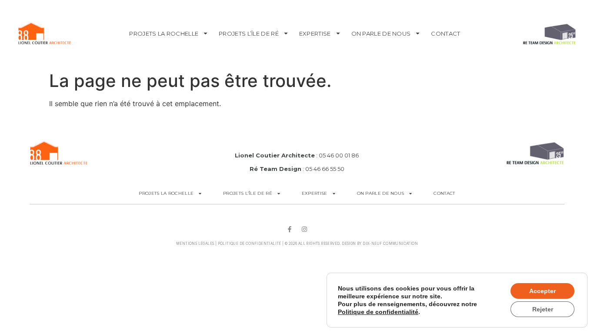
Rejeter (542, 309)
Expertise (315, 33)
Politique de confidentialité (249, 243)
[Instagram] (304, 229)
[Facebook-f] (290, 229)
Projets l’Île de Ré (249, 33)
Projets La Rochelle (163, 33)
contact (445, 33)
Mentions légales (195, 243)
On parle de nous (381, 33)
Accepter (542, 290)
